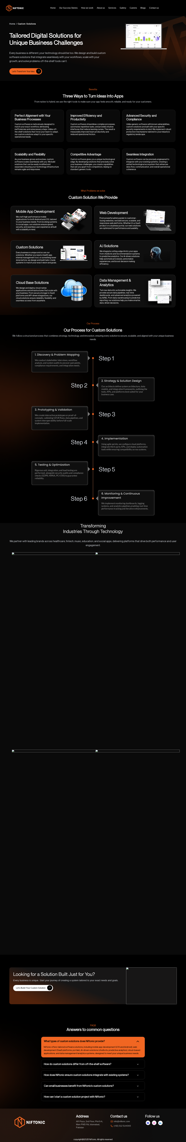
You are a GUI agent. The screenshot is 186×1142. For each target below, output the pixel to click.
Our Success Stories (68, 8)
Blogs (143, 8)
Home (53, 8)
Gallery (123, 8)
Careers (133, 8)
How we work (87, 8)
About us (101, 8)
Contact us (154, 8)
